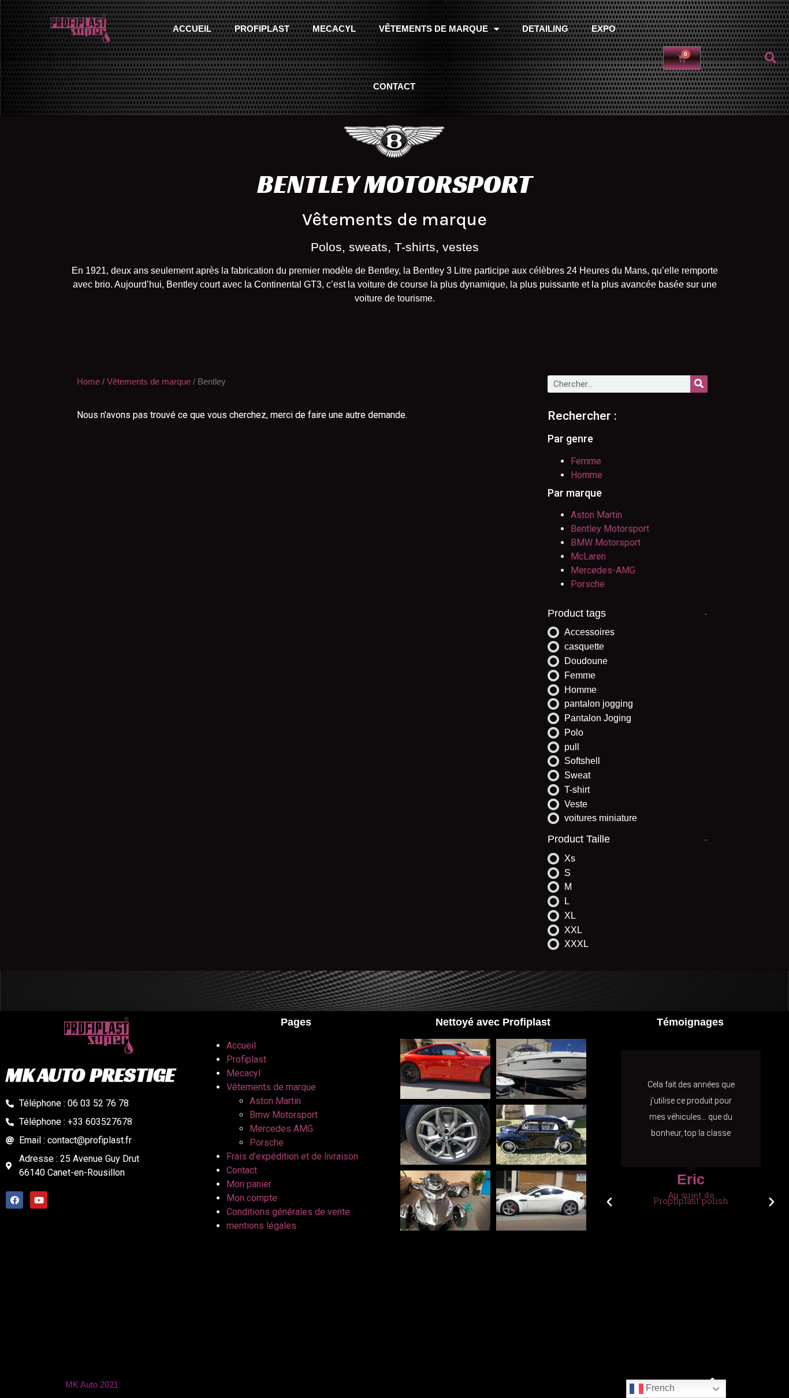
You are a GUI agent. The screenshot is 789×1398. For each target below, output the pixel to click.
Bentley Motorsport (610, 528)
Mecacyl (334, 28)
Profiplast (262, 28)
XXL (573, 930)
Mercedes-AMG (603, 570)
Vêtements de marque (433, 28)
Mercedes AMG (281, 1128)
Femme (586, 461)
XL (570, 915)
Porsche (588, 584)
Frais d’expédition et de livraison (292, 1156)
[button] (770, 57)
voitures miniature (600, 818)
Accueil (192, 28)
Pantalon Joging (597, 718)
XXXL (576, 944)
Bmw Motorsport (284, 1114)
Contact (394, 86)
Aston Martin (596, 514)
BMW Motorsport (606, 542)
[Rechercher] (699, 384)
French (659, 1388)
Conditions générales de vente (288, 1211)
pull (571, 747)
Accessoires (589, 632)
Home (88, 381)
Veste (575, 804)
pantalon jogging (598, 704)
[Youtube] (38, 1200)
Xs (569, 858)
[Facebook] (14, 1200)
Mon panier (248, 1184)
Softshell (582, 761)
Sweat (577, 775)
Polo (573, 732)
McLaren (588, 556)
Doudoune (586, 661)
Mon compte (251, 1197)
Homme (586, 474)
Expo (603, 28)
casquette (584, 646)
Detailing (545, 28)
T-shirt (577, 790)
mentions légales (261, 1225)
